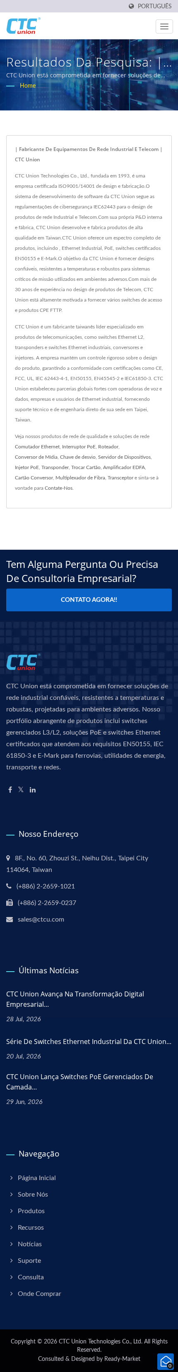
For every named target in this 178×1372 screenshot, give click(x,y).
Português (155, 6)
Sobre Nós (33, 1194)
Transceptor (120, 477)
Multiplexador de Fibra (80, 477)
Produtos (31, 1211)
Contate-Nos (58, 488)
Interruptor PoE (79, 446)
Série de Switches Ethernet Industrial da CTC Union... (88, 1041)
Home (28, 86)
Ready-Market (122, 1359)
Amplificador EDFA (124, 467)
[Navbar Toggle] (164, 26)
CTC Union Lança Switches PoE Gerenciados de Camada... (79, 1082)
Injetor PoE (27, 467)
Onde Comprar (39, 1294)
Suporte (29, 1260)
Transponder (55, 467)
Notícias (30, 1244)
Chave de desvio (78, 457)
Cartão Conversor (34, 477)
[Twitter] (21, 790)
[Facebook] (10, 790)
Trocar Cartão (86, 467)
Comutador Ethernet (37, 446)
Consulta (31, 1277)
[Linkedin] (33, 790)
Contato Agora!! (89, 600)
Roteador (108, 446)
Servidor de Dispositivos (124, 457)
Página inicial (37, 1178)
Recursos (31, 1227)
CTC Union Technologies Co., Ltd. (100, 1342)
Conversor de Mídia (36, 457)
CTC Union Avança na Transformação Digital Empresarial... (75, 999)
